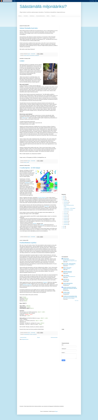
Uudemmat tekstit (23, 337)
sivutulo (27, 162)
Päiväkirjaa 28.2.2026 (66, 284)
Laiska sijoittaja (66, 275)
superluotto (35, 334)
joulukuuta (66, 200)
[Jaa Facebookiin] (41, 54)
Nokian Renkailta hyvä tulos (29, 28)
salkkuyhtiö (37, 55)
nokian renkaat (26, 55)
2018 (64, 196)
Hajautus (53, 15)
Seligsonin (42, 224)
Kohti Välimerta (66, 279)
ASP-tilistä (47, 206)
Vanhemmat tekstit (54, 337)
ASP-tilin (34, 223)
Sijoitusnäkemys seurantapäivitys (68, 264)
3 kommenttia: (33, 53)
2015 (64, 199)
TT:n (28, 117)
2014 (64, 226)
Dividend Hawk (66, 258)
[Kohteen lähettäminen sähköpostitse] (37, 54)
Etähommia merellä (66, 280)
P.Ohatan (24, 117)
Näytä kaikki (76, 300)
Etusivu (20, 15)
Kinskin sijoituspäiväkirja (68, 283)
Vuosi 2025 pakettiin (66, 293)
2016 (64, 197)
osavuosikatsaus (32, 55)
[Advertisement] (70, 45)
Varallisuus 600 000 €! (66, 268)
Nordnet (31, 334)
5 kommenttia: (33, 332)
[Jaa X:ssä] (40, 54)
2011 (64, 227)
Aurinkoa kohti (65, 289)
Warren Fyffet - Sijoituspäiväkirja (69, 263)
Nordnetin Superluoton (27, 284)
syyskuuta (66, 211)
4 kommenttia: (33, 160)
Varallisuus (32, 15)
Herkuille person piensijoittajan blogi (70, 296)
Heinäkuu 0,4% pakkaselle (67, 272)
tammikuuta (66, 224)
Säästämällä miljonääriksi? (43, 6)
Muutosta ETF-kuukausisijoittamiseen (69, 276)
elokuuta (65, 213)
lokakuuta (66, 203)
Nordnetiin (45, 282)
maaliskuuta (66, 221)
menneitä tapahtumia (42, 197)
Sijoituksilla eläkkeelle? (67, 271)
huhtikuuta (66, 219)
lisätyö (25, 162)
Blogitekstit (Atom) (25, 339)
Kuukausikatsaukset (40, 15)
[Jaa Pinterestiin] (42, 54)
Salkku (48, 15)
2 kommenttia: (33, 236)
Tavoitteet (26, 15)
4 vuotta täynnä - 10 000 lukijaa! (30, 168)
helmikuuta (66, 222)
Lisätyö (22, 61)
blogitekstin (27, 182)
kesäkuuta (66, 216)
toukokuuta (66, 218)
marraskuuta (66, 202)
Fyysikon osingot (66, 292)
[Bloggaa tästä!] (38, 54)
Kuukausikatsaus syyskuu (28, 242)
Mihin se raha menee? (67, 267)
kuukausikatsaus (27, 334)
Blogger (56, 411)
